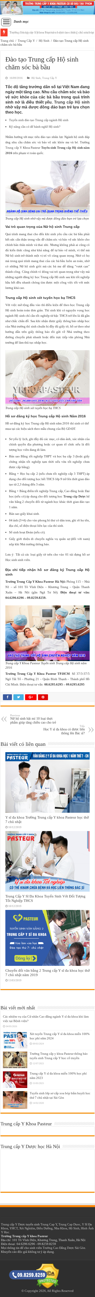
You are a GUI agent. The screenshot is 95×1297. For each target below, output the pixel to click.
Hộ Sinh (44, 40)
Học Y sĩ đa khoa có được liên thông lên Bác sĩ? (64, 730)
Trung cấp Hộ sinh (72, 102)
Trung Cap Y (48, 1224)
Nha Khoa (60, 1228)
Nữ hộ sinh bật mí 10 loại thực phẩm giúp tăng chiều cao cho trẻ (33, 719)
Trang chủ (7, 40)
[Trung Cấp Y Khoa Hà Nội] (47, 8)
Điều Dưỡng (45, 1228)
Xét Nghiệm (27, 1228)
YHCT (14, 1228)
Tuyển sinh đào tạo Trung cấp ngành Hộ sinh (38, 120)
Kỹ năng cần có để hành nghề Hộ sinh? (34, 126)
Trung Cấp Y (26, 40)
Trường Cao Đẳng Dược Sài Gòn (64, 1248)
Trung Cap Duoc (69, 1224)
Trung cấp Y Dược (13, 1224)
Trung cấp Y (13, 147)
